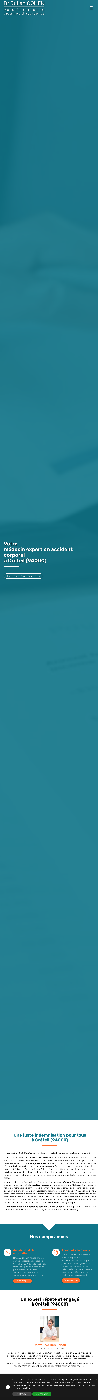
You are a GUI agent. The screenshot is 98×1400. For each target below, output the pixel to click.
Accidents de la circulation (24, 1252)
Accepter (43, 1394)
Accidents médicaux (76, 1250)
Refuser (23, 1394)
